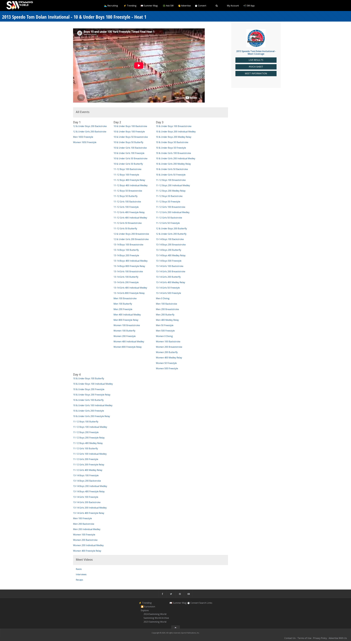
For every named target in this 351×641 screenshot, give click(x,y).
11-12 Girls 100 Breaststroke (170, 206)
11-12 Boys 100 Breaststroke (171, 180)
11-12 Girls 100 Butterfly (85, 448)
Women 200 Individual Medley (88, 545)
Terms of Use (304, 638)
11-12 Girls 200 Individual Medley (172, 212)
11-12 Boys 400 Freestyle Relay (129, 180)
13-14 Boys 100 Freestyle (86, 475)
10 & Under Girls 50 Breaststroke (130, 158)
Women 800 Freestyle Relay (128, 346)
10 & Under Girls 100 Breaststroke (173, 153)
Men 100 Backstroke (166, 303)
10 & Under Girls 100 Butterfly (88, 400)
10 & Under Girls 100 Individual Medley (92, 405)
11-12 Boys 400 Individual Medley (131, 185)
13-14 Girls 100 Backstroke (169, 266)
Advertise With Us (338, 638)
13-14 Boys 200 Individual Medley (90, 486)
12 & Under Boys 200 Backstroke (90, 126)
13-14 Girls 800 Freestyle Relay (129, 293)
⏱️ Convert (200, 5)
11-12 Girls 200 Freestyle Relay (88, 464)
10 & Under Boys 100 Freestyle (129, 131)
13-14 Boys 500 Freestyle (168, 260)
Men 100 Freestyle (82, 518)
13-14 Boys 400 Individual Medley (131, 260)
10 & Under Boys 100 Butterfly (88, 378)
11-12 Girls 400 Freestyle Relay (129, 212)
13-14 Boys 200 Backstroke (87, 480)
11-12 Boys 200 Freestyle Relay (89, 437)
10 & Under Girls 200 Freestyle (88, 410)
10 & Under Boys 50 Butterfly (128, 142)
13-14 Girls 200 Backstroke (87, 502)
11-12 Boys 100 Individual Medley (90, 426)
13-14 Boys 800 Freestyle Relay (129, 266)
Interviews (81, 574)
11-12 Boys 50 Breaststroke (128, 190)
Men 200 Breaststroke (167, 309)
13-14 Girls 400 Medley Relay (170, 282)
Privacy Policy (320, 638)
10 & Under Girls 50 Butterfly (128, 163)
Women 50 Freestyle (166, 363)
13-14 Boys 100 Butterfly (126, 249)
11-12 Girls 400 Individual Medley (130, 217)
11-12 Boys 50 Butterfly (126, 196)
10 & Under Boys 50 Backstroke (172, 142)
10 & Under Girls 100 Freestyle (129, 153)
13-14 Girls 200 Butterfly (168, 276)
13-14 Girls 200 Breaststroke (170, 271)
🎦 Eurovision (148, 606)
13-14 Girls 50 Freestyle (168, 287)
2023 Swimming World (155, 621)
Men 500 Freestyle (165, 330)
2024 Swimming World (155, 614)
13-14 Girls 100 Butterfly (126, 276)
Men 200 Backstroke (83, 523)
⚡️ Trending (130, 5)
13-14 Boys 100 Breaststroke (128, 244)
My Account (233, 5)
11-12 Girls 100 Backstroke (127, 201)
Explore (145, 610)
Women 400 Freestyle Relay (87, 550)
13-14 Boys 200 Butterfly (168, 249)
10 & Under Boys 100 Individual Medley (93, 383)
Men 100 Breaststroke (125, 298)
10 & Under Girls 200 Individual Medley (175, 158)
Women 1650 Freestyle (84, 142)
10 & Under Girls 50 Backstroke (172, 169)
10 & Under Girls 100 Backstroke (130, 147)
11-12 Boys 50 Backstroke (169, 196)
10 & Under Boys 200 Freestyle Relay (91, 394)
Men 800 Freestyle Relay (126, 319)
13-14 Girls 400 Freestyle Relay (88, 513)
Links (209, 602)
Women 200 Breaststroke (169, 346)
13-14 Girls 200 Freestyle (126, 282)
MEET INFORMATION (256, 73)
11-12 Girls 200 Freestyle (85, 459)
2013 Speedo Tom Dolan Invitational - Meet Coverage (256, 52)
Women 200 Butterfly (167, 352)
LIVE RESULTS (256, 60)
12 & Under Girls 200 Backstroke (89, 131)
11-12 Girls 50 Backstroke (169, 217)
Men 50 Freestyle (164, 325)
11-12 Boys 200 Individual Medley (173, 185)
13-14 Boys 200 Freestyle (126, 255)
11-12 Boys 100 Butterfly (85, 421)
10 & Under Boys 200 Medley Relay (173, 136)
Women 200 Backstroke (85, 539)
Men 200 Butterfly (165, 314)
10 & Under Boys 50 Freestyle (171, 147)
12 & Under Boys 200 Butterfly (171, 228)
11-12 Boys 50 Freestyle (168, 201)
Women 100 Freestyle (84, 534)
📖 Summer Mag (149, 5)
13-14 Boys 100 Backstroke (170, 239)
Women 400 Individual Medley (129, 341)
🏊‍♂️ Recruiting (111, 5)
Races (79, 569)
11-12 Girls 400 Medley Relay (87, 470)
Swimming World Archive (156, 617)
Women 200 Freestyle (125, 336)
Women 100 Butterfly (124, 330)
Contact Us (290, 638)
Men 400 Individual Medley (127, 314)
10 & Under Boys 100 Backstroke (130, 126)
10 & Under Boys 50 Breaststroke (131, 136)
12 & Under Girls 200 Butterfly (171, 233)
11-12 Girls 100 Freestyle (126, 206)
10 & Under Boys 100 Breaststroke (173, 126)
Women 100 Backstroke (168, 341)
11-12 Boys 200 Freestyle (86, 432)
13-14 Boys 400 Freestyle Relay (89, 491)
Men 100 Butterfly (123, 303)
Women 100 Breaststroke (127, 325)
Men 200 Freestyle (123, 309)
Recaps (79, 579)
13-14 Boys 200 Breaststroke (171, 244)
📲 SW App (249, 5)
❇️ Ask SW (168, 5)
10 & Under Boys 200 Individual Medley (176, 131)
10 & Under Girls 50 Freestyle (171, 174)
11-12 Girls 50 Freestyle (168, 223)
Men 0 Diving (162, 298)
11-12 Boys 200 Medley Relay (171, 190)
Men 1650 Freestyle (83, 136)
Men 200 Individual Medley (86, 529)
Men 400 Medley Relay (167, 319)
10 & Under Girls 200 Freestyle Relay (91, 416)
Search (202, 602)
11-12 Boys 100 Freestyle (126, 174)
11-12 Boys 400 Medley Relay (88, 443)
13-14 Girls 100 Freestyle (85, 496)
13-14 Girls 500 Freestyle (168, 293)
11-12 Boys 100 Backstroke (127, 169)
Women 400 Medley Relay (169, 357)
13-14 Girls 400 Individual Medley (130, 287)
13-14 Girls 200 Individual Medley (90, 507)
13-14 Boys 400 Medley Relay (171, 255)
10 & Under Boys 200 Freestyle (88, 389)
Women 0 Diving (164, 336)
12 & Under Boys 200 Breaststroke (131, 233)
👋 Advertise (184, 5)
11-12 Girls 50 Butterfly (125, 228)
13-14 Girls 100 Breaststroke (128, 271)
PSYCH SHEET (256, 67)
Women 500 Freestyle (167, 368)
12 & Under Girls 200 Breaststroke (131, 239)
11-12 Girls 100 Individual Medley (90, 453)
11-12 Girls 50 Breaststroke (128, 223)
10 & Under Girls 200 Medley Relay (173, 163)
